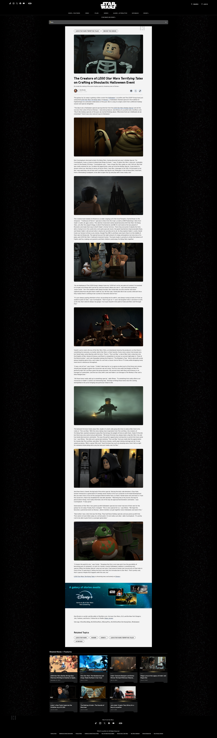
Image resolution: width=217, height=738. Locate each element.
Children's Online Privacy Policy (92, 733)
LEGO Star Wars (81, 637)
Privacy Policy (79, 733)
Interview (79, 641)
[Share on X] (135, 91)
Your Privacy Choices (158, 733)
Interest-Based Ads (146, 733)
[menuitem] (87, 13)
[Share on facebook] (131, 91)
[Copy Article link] (140, 91)
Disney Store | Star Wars (122, 733)
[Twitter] (17, 3)
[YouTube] (24, 3)
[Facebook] (20, 3)
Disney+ (103, 637)
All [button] (52, 22)
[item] (74, 13)
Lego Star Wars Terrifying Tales (122, 637)
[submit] (192, 4)
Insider (93, 637)
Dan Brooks (83, 90)
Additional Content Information (66, 733)
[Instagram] (13, 3)
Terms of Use (53, 733)
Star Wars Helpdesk (135, 733)
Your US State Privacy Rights (108, 733)
